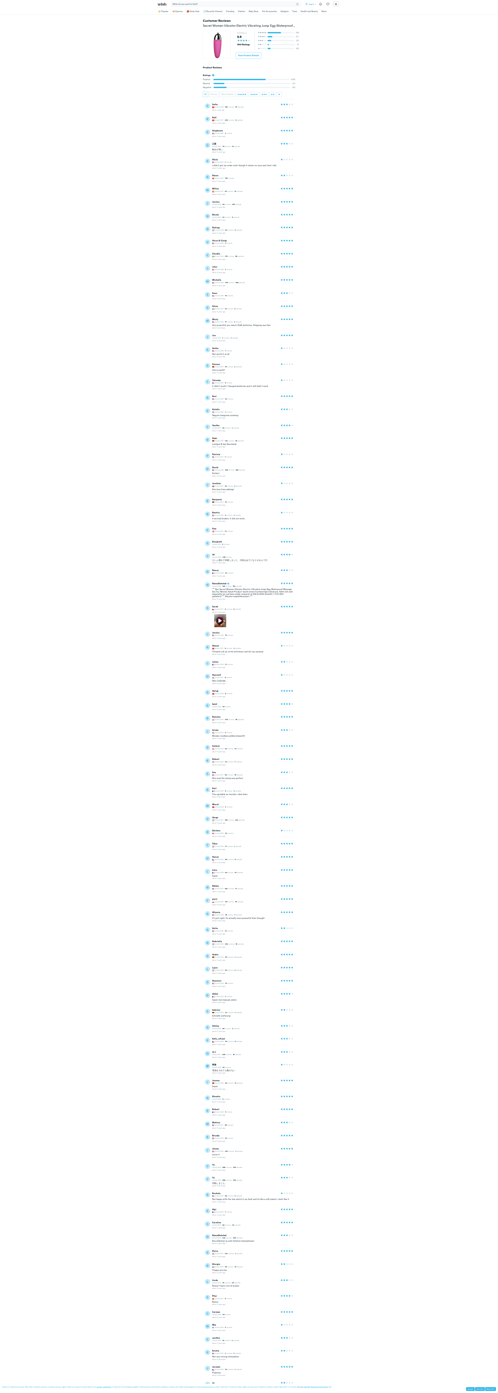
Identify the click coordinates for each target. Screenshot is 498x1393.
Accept (470, 1389)
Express (179, 11)
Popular (164, 11)
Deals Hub (194, 11)
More (324, 11)
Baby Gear (253, 11)
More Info (490, 1389)
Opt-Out (479, 1389)
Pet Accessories (269, 11)
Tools (294, 11)
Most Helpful (227, 94)
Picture (214, 94)
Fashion (241, 11)
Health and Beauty (309, 11)
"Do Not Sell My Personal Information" (312, 1387)
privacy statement (104, 1387)
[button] (311, 4)
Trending (230, 11)
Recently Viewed (214, 11)
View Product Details (248, 55)
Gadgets (285, 11)
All (205, 94)
